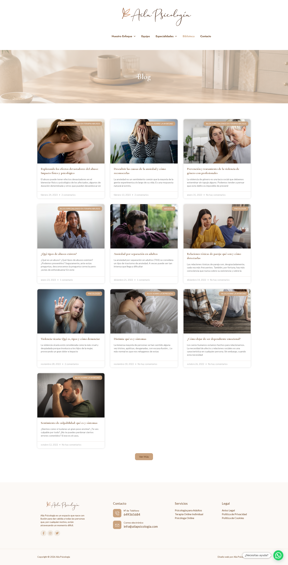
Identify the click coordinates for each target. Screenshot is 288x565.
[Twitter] (57, 533)
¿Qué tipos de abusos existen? (59, 254)
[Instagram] (50, 533)
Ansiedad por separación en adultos (136, 254)
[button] (144, 456)
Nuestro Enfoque (122, 36)
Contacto (205, 36)
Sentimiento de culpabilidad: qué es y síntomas (69, 423)
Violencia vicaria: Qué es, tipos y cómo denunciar (70, 339)
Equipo (145, 36)
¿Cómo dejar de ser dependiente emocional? (214, 339)
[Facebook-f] (43, 533)
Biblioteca (188, 36)
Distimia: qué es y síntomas (130, 339)
